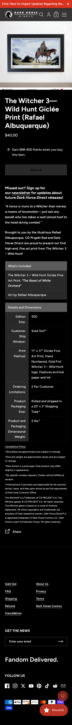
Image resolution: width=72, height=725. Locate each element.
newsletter (21, 192)
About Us (42, 584)
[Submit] (60, 641)
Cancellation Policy (15, 446)
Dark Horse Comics (49, 606)
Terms (40, 598)
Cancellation (13, 613)
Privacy (41, 591)
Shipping (11, 598)
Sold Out (11, 584)
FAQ (8, 591)
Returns (10, 606)
